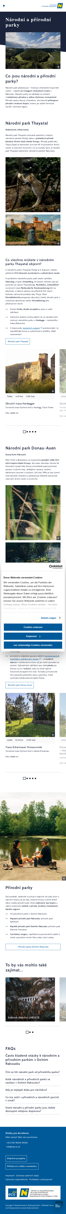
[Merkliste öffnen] (11, 5)
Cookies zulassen (33, 627)
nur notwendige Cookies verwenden (33, 645)
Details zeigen (48, 618)
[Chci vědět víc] (30, 382)
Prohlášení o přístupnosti (40, 1179)
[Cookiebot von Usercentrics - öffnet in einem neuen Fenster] (49, 567)
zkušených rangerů (31, 328)
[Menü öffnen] (4, 5)
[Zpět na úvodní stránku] (52, 5)
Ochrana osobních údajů (27, 1175)
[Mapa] (8, 5)
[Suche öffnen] (13, 5)
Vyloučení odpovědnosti (17, 1179)
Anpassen (31, 636)
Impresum (10, 1175)
